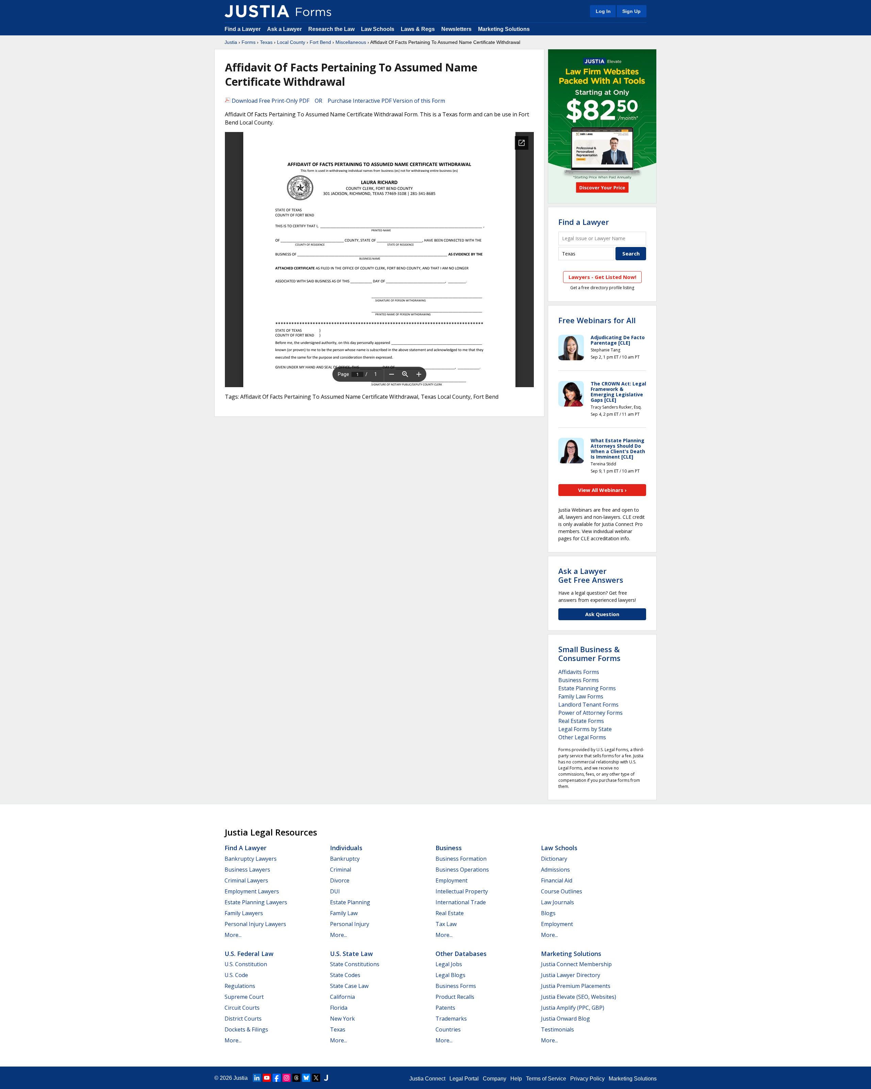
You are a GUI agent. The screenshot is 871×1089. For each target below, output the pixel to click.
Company (494, 1079)
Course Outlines (561, 891)
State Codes (345, 975)
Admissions (555, 869)
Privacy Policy (587, 1079)
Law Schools (377, 29)
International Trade (461, 902)
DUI (335, 891)
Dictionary (554, 858)
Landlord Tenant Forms (588, 704)
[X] (316, 1078)
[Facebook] (277, 1078)
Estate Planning (350, 902)
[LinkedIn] (257, 1078)
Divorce (339, 880)
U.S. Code (236, 975)
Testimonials (557, 1029)
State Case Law (349, 986)
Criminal (340, 869)
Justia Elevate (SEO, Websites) (578, 997)
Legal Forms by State (585, 729)
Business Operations (462, 869)
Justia (231, 42)
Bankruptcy (345, 858)
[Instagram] (286, 1078)
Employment (451, 880)
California (342, 997)
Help (516, 1079)
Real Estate (450, 913)
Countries (448, 1029)
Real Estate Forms (581, 721)
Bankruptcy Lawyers (251, 858)
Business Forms (578, 680)
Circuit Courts (242, 1007)
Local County (291, 42)
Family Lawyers (244, 913)
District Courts (243, 1018)
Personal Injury (349, 924)
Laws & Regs (418, 29)
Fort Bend (320, 42)
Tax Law (446, 924)
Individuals (346, 848)
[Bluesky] (306, 1078)
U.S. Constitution (246, 964)
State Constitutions (354, 964)
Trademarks (451, 1018)
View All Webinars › (602, 489)
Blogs (548, 913)
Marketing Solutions (504, 29)
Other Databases (461, 954)
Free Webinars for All (597, 320)
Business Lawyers (247, 869)
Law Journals (557, 902)
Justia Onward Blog (565, 1018)
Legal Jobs (449, 964)
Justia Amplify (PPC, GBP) (572, 1007)
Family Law (344, 913)
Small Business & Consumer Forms (589, 653)
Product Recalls (455, 997)
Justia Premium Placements (575, 986)
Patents (445, 1007)
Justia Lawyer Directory (570, 975)
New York (342, 1018)
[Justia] (257, 11)
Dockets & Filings (246, 1029)
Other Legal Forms (582, 737)
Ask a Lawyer (285, 29)
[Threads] (296, 1078)
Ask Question (602, 614)
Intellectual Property (462, 891)
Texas (266, 42)
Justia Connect (427, 1079)
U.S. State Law (351, 954)
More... (233, 935)
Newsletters (456, 29)
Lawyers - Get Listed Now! (602, 277)
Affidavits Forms (578, 672)
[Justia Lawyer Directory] (326, 1078)
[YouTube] (267, 1078)
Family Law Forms (580, 696)
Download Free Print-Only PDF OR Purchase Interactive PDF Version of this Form (337, 100)
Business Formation (461, 858)
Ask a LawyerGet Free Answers (590, 575)
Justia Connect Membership (576, 964)
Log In (603, 11)
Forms (249, 42)
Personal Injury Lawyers (255, 924)
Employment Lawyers (252, 891)
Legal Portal (464, 1079)
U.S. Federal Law (249, 954)
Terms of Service (546, 1079)
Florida (338, 1007)
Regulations (240, 986)
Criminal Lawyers (246, 880)
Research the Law (331, 29)
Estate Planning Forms (587, 688)
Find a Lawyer (243, 29)
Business (449, 848)
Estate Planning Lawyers (256, 902)
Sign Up (631, 11)
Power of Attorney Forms (590, 712)
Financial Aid (556, 880)
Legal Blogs (450, 975)
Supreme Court (244, 997)
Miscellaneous (350, 42)
